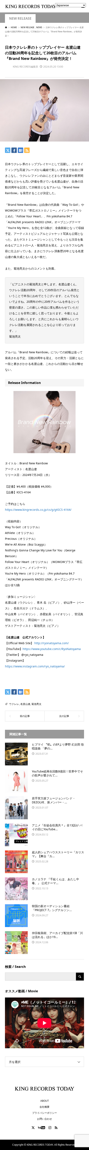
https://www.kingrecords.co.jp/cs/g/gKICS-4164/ (38, 510)
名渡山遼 (25, 704)
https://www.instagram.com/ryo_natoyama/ (35, 666)
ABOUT (44, 1101)
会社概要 (44, 1107)
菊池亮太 (36, 704)
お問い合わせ (44, 1119)
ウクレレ (14, 704)
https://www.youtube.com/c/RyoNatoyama (52, 649)
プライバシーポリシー (44, 1113)
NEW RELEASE (20, 18)
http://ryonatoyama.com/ (51, 643)
